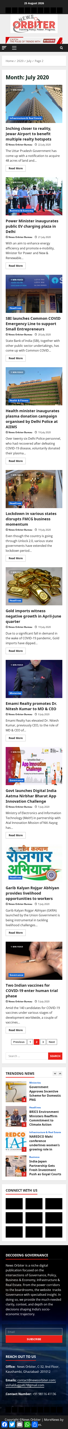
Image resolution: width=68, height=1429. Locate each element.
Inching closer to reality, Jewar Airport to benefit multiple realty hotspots (28, 134)
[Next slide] (60, 1073)
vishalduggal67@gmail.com (25, 1385)
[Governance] (15, 10)
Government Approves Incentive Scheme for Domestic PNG (16, 1091)
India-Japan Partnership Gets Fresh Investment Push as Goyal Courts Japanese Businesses (16, 1166)
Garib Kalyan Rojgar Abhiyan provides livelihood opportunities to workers (32, 893)
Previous (19, 1042)
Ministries (15, 693)
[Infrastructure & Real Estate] (40, 10)
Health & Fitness (19, 400)
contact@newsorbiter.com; (36, 1380)
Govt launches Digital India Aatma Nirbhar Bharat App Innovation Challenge (31, 796)
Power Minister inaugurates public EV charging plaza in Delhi (32, 226)
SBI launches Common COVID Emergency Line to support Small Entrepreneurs (33, 324)
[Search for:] (27, 1056)
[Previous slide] (55, 1073)
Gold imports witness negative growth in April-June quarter (33, 616)
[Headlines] (8, 10)
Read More (17, 167)
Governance (16, 780)
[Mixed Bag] (47, 10)
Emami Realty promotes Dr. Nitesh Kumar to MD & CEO (31, 706)
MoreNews (51, 1420)
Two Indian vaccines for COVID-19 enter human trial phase (32, 990)
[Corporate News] (27, 10)
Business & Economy (21, 210)
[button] (4, 47)
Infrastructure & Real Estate (25, 118)
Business (34, 1157)
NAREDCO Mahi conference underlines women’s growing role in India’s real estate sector (16, 1141)
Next (52, 1042)
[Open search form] (61, 47)
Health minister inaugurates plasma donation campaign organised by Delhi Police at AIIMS (32, 418)
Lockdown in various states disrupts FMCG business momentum (31, 519)
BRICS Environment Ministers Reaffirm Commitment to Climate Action (16, 1116)
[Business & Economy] (21, 10)
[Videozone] (53, 10)
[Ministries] (34, 10)
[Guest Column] (60, 10)
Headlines (15, 308)
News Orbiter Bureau (20, 144)
